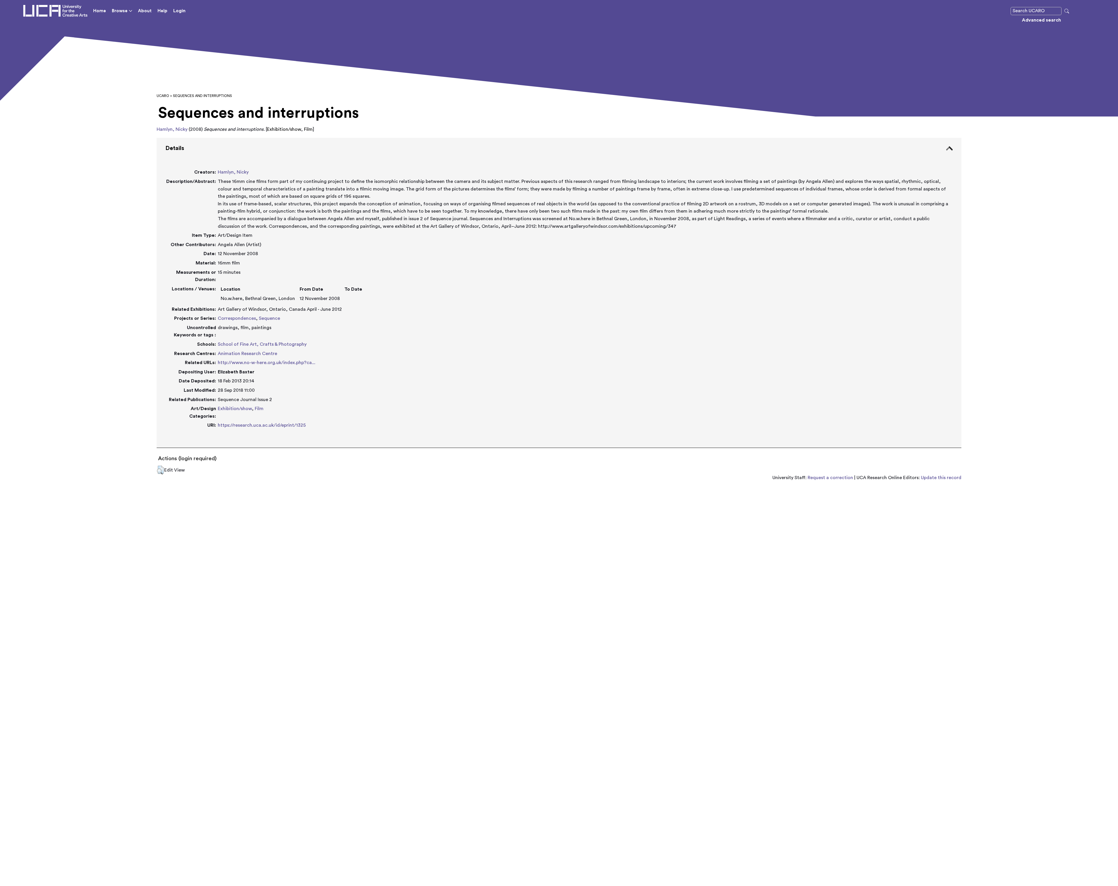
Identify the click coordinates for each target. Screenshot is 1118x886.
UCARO (163, 96)
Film (259, 408)
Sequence (269, 318)
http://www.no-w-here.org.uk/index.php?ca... (266, 362)
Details (174, 148)
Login (179, 10)
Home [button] (99, 11)
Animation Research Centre (247, 353)
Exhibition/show (235, 408)
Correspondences (237, 318)
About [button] (145, 11)
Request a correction (830, 477)
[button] (160, 470)
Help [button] (162, 11)
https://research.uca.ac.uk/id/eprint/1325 (262, 425)
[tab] (559, 293)
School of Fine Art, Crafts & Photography (262, 344)
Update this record (941, 477)
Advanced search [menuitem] (1041, 20)
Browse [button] (120, 11)
